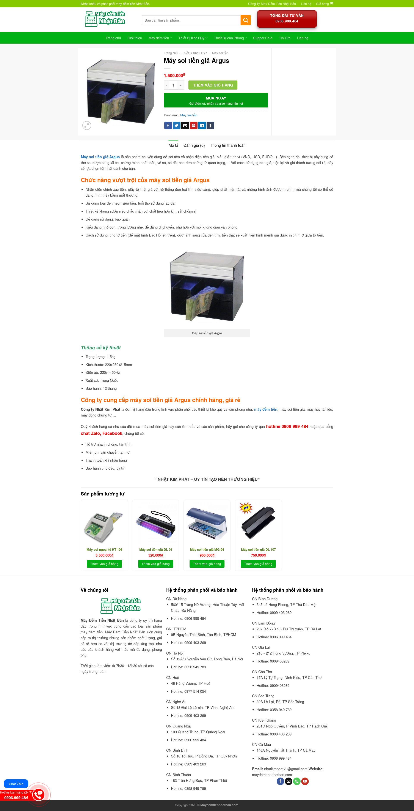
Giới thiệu (134, 37)
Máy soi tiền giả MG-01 (207, 550)
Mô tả (173, 145)
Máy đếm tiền (159, 37)
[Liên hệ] (38, 793)
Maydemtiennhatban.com (219, 805)
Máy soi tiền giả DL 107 (258, 550)
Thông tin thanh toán (228, 145)
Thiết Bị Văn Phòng (229, 37)
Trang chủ (113, 37)
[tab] (173, 145)
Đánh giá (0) (194, 145)
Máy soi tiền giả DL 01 (155, 550)
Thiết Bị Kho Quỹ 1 (195, 53)
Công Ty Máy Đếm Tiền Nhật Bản (272, 3)
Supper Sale (262, 37)
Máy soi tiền (220, 53)
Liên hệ (306, 3)
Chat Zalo (16, 783)
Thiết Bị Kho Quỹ (191, 37)
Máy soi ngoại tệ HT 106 (104, 550)
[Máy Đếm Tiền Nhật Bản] (108, 19)
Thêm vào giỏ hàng (213, 85)
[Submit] (246, 20)
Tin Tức (284, 37)
